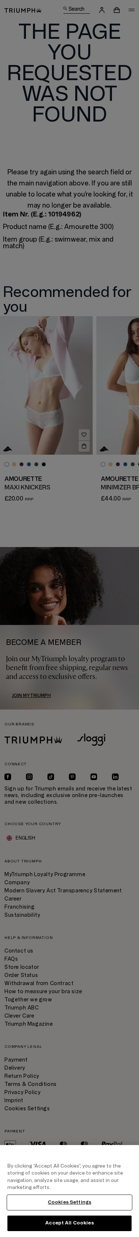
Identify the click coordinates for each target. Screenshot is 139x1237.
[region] (69, 1191)
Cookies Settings (69, 1202)
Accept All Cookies (69, 1223)
